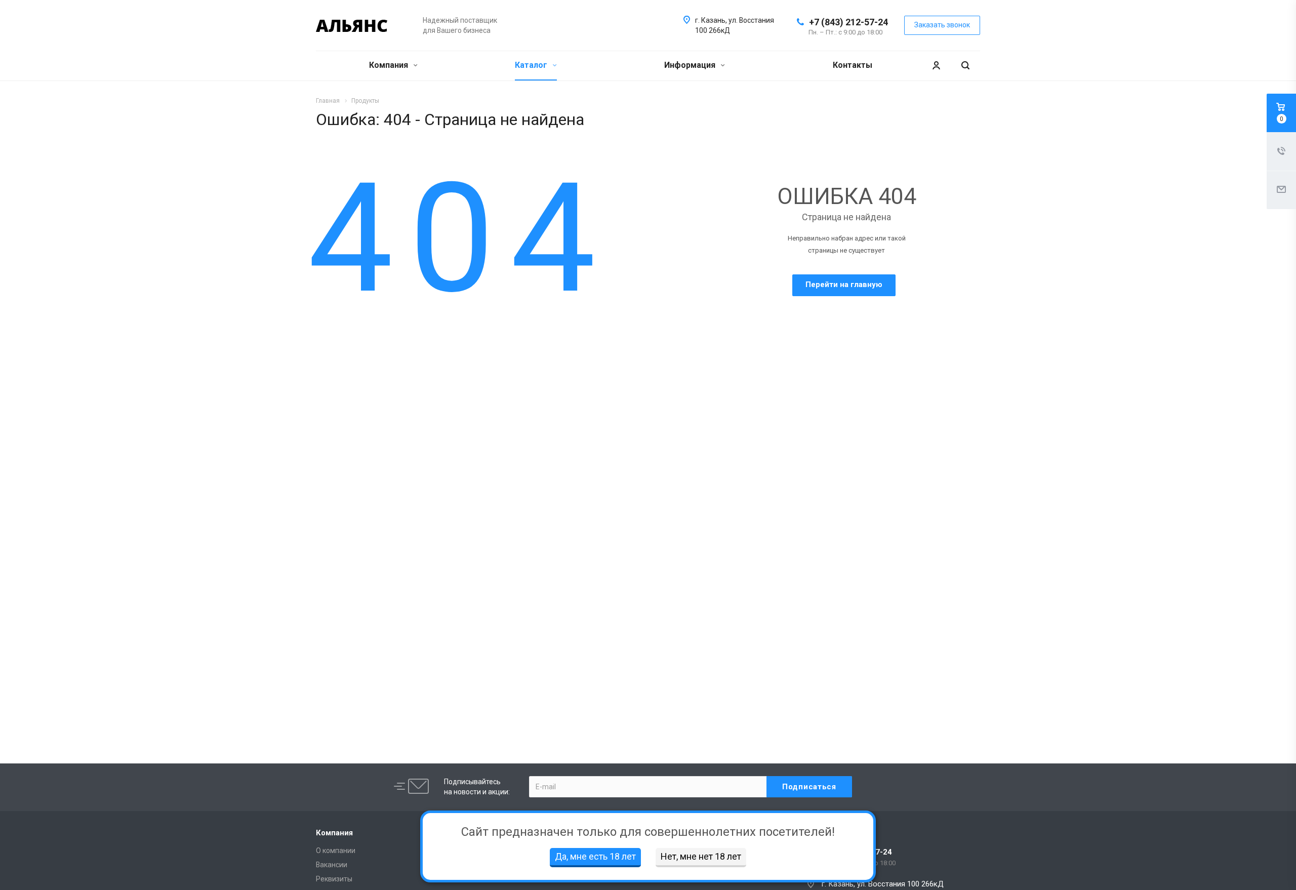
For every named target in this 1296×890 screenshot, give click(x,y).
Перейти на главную (843, 284)
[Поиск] (965, 65)
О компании (335, 850)
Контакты (852, 65)
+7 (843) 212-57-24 (848, 22)
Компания (389, 65)
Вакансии (331, 865)
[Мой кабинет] (936, 65)
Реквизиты (334, 879)
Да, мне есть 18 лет (595, 856)
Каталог (532, 65)
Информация (690, 65)
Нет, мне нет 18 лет (701, 856)
